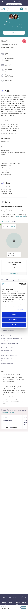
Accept (14, 314)
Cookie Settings (13, 319)
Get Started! (14, 33)
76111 (13, 226)
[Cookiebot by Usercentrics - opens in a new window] (19, 284)
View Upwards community (8, 412)
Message (23, 607)
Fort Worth (7, 221)
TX (2, 221)
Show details (19, 309)
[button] (14, 239)
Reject (14, 324)
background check (20, 216)
